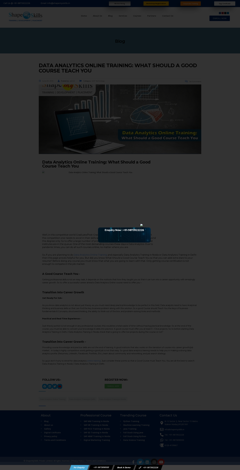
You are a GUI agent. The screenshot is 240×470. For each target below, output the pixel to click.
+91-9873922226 (150, 467)
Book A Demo (124, 467)
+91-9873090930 (101, 467)
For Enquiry (79, 467)
